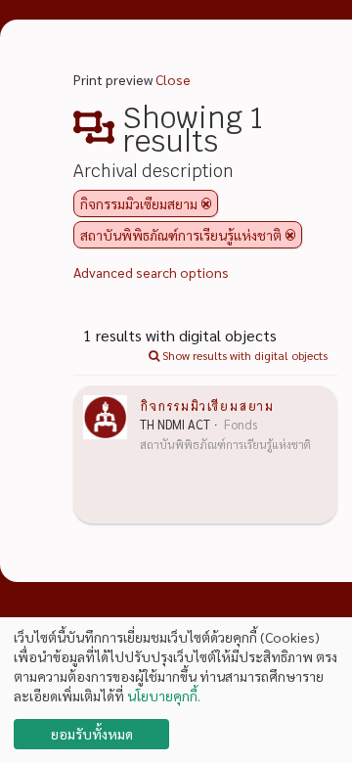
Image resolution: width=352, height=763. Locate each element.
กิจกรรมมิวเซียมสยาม (207, 405)
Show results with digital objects (243, 355)
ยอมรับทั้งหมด (92, 733)
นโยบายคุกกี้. (163, 695)
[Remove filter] (206, 203)
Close (173, 79)
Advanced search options (151, 272)
